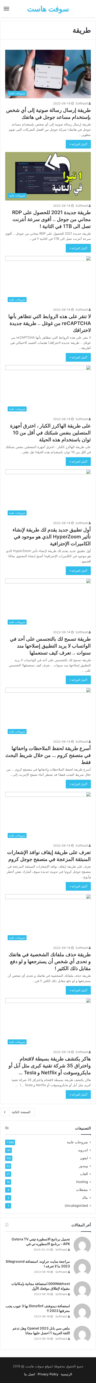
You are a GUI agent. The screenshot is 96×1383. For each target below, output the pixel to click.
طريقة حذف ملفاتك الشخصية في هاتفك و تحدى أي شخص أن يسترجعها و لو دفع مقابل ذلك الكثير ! (50, 961)
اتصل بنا (29, 1374)
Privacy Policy (48, 1374)
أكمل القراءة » (78, 144)
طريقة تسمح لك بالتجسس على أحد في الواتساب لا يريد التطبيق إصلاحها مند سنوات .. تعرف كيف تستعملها (50, 646)
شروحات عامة (77, 1142)
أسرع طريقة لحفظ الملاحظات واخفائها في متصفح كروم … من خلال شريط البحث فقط (48, 755)
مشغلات (82, 1190)
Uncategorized (76, 1205)
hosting (82, 1182)
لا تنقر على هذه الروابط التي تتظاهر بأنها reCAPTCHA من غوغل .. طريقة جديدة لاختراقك (49, 323)
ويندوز (83, 1166)
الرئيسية (66, 1374)
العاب (84, 1174)
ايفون (84, 1158)
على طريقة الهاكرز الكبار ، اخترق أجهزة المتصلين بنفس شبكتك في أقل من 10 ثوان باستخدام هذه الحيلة (50, 433)
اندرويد (83, 1150)
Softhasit (82, 103)
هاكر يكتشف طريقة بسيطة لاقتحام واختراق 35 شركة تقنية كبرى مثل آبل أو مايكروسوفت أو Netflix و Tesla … (50, 1066)
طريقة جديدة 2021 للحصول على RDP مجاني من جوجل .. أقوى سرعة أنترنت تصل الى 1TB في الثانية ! (51, 219)
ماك (85, 1198)
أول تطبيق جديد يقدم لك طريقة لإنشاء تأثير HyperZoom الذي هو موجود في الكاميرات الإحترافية (52, 537)
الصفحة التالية (21, 1112)
